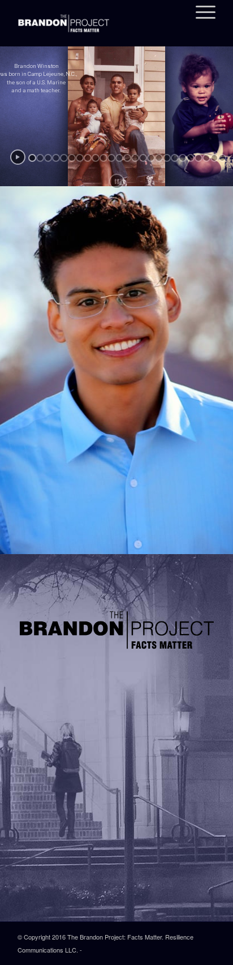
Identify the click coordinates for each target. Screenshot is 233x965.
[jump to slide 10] (103, 158)
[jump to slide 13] (127, 158)
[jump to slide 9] (96, 158)
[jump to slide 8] (88, 158)
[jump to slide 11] (111, 158)
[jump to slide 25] (222, 158)
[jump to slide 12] (119, 158)
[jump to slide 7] (80, 158)
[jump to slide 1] (32, 158)
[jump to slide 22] (198, 158)
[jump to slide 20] (183, 158)
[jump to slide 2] (40, 158)
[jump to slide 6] (72, 158)
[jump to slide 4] (56, 158)
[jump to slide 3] (48, 158)
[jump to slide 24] (214, 158)
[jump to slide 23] (206, 158)
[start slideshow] (17, 157)
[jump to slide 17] (159, 158)
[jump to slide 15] (143, 158)
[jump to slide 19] (175, 158)
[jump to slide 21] (191, 158)
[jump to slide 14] (135, 158)
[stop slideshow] (116, 181)
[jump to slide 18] (167, 158)
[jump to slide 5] (64, 158)
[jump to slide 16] (151, 158)
